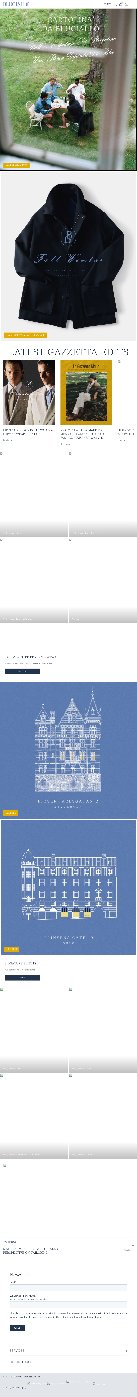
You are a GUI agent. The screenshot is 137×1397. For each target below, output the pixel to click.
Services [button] (17, 1351)
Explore (22, 671)
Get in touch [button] (21, 1363)
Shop (22, 977)
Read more (8, 440)
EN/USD (107, 4)
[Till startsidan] (16, 4)
